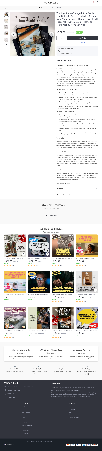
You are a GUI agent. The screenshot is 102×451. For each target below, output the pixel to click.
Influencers (25, 420)
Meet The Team (26, 412)
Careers (24, 414)
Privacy (44, 441)
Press (23, 417)
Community (25, 435)
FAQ (70, 412)
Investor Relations (27, 425)
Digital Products (61, 8)
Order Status (72, 420)
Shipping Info (72, 409)
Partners (24, 428)
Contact (48, 8)
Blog (53, 8)
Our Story (24, 407)
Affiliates (24, 422)
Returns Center (73, 414)
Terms (41, 441)
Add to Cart (82, 38)
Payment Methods (74, 417)
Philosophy (25, 433)
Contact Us (72, 407)
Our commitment (55, 393)
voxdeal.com (54, 387)
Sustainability (25, 430)
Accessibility (49, 441)
